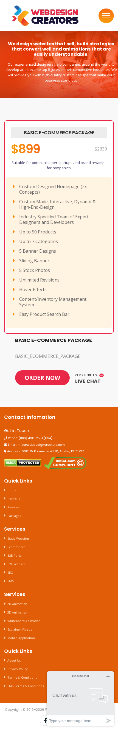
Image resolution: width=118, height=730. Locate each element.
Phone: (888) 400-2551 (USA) (29, 438)
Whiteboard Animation (24, 621)
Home (11, 490)
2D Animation (17, 604)
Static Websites (18, 538)
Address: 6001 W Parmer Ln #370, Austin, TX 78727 (45, 451)
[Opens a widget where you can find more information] (80, 698)
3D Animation (17, 612)
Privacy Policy (17, 669)
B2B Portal (15, 555)
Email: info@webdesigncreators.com (36, 444)
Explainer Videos (19, 629)
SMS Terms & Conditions (25, 686)
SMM (11, 581)
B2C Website (16, 564)
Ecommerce (16, 547)
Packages (14, 516)
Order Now (42, 377)
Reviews (13, 507)
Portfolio (13, 499)
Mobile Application (21, 638)
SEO (10, 572)
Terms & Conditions (22, 677)
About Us (14, 660)
